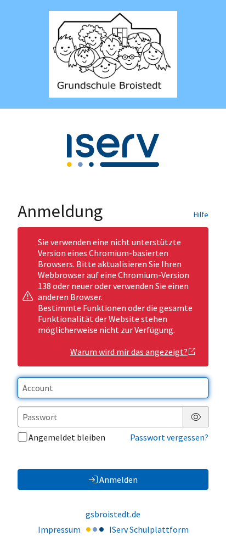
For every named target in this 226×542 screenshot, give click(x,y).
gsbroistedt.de (113, 514)
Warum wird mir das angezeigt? (129, 351)
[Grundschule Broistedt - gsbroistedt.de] (113, 54)
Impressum (59, 529)
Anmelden (118, 479)
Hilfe (201, 214)
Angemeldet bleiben (67, 437)
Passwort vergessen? (169, 437)
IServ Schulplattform (149, 529)
